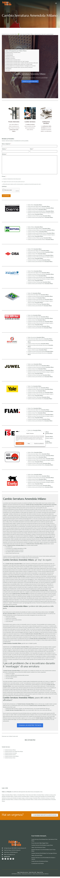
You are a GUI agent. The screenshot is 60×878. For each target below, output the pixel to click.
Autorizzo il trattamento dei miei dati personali (12, 178)
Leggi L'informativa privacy (22, 872)
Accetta (19, 443)
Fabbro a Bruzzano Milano (36, 855)
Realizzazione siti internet (27, 873)
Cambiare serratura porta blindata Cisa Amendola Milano (42, 796)
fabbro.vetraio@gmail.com (9, 854)
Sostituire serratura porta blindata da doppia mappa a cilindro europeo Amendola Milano (21, 798)
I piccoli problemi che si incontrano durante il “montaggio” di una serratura (21, 65)
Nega (29, 443)
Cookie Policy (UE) (32, 872)
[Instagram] (5, 859)
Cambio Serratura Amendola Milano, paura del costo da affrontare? (19, 67)
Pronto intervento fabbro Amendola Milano (35, 795)
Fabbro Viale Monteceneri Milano (38, 847)
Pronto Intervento (9, 54)
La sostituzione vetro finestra (37, 863)
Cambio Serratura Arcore (10, 754)
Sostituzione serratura (10, 56)
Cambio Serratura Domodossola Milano (39, 861)
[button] (43, 433)
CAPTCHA (4, 186)
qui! (24, 181)
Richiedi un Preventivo (10, 58)
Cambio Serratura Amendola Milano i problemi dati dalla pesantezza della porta (22, 62)
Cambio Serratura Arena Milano (12, 756)
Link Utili (8, 70)
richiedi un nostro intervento (30, 81)
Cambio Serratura (9, 55)
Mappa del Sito (40, 872)
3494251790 (7, 856)
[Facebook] (3, 859)
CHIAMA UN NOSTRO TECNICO (30, 725)
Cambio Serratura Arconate (11, 753)
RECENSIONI (8, 68)
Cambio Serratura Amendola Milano (13, 52)
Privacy (4, 176)
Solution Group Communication (38, 873)
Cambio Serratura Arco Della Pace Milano (14, 751)
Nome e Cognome (6, 144)
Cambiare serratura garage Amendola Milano (24, 799)
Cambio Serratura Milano (10, 750)
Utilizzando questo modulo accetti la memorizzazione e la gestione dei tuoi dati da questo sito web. (22, 184)
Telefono (4, 149)
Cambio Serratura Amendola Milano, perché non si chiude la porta (19, 64)
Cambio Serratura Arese (10, 757)
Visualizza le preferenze (39, 443)
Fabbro (3, 791)
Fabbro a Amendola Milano (19, 795)
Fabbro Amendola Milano (7, 795)
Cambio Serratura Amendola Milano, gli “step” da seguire (17, 61)
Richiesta (4, 154)
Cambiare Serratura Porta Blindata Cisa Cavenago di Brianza (44, 853)
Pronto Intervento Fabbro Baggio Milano (39, 843)
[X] (10, 859)
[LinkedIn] (8, 859)
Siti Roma (46, 873)
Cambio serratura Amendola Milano (21, 796)
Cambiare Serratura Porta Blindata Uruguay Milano (42, 845)
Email (31, 149)
